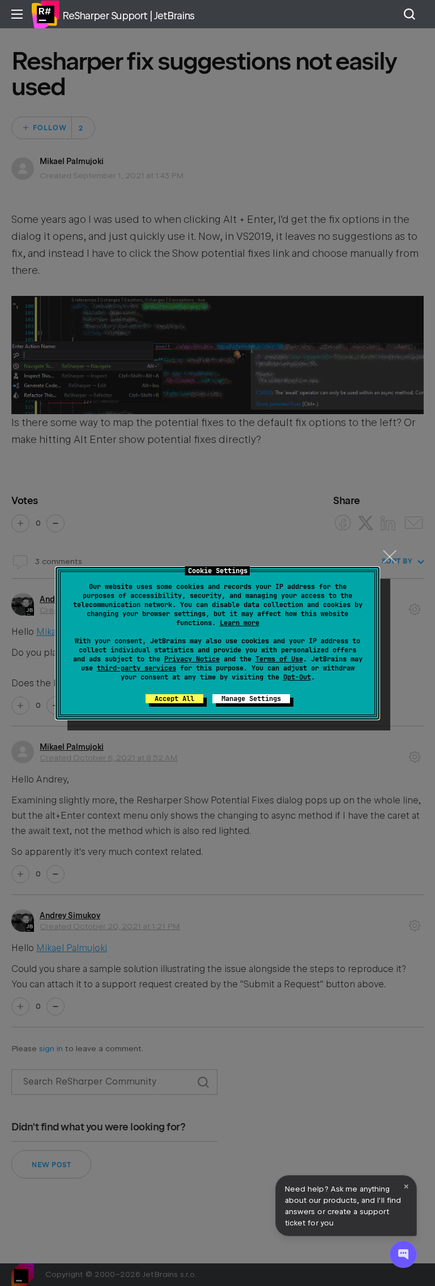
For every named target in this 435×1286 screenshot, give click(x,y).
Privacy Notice (192, 659)
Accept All (174, 698)
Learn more (239, 622)
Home (45, 14)
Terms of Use (279, 659)
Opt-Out (297, 677)
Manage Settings (251, 698)
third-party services (136, 668)
